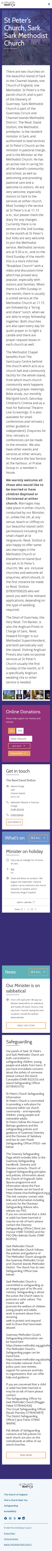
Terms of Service (11, 1539)
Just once (17, 745)
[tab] (26, 902)
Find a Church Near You (16, 1500)
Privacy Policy (9, 1533)
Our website (14, 822)
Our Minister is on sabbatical (23, 988)
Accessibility (10, 1511)
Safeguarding (11, 1505)
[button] (49, 4)
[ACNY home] (8, 4)
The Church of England (15, 1494)
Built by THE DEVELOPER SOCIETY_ (18, 1544)
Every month (16, 753)
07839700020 (17, 815)
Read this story (26, 1025)
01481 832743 (17, 809)
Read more (26, 1455)
